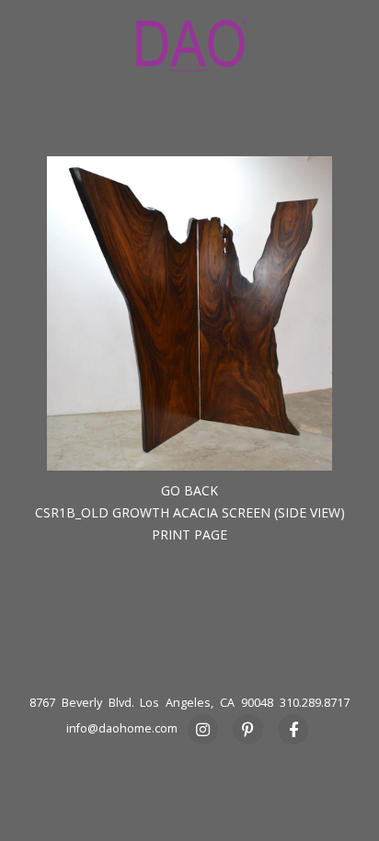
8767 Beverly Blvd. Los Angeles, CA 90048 (151, 702)
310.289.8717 (315, 702)
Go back (189, 490)
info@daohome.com (122, 728)
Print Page (189, 534)
